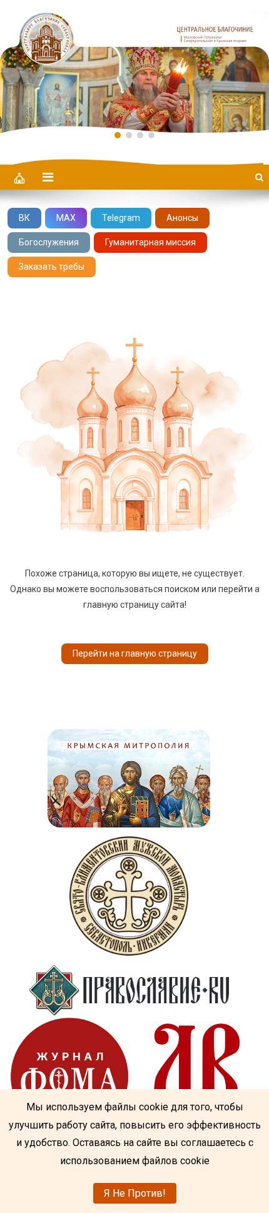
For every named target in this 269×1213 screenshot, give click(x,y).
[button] (134, 66)
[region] (134, 66)
